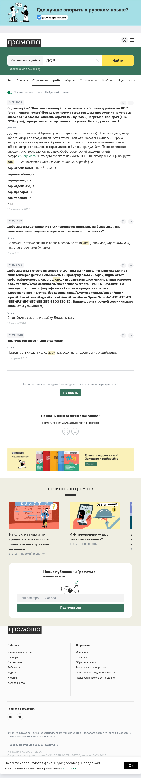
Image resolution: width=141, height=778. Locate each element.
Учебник (107, 80)
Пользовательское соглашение (95, 677)
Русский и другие (33, 553)
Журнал (70, 80)
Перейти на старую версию (31, 744)
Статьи (13, 553)
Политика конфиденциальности (95, 672)
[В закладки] (123, 103)
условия (69, 768)
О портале (82, 651)
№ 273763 (15, 265)
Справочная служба (46, 80)
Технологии (89, 543)
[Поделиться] (131, 103)
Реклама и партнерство (91, 667)
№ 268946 (16, 335)
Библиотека (14, 667)
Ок (131, 765)
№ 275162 (15, 221)
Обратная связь (86, 662)
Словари (22, 80)
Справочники (89, 80)
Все (9, 80)
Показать (70, 393)
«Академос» (27, 156)
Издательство (127, 80)
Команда (81, 657)
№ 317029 (15, 102)
